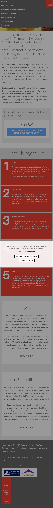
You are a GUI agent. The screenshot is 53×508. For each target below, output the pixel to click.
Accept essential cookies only (26, 256)
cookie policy (31, 251)
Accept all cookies (26, 261)
